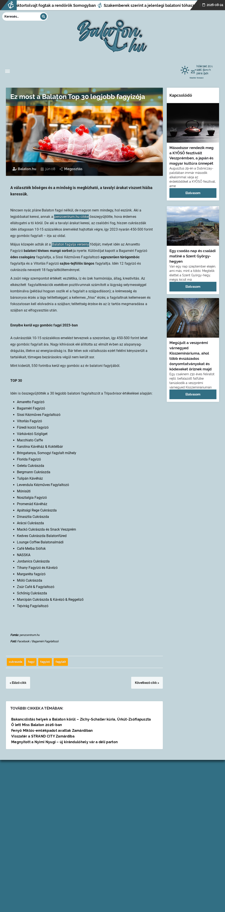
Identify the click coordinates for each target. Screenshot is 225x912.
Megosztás (73, 169)
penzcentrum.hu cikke (71, 217)
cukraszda (15, 661)
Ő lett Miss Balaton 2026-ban (36, 725)
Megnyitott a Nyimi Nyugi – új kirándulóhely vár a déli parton (64, 742)
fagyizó (45, 661)
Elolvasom (192, 193)
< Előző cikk (18, 682)
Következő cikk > (147, 682)
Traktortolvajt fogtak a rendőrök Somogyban (45, 5)
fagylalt (61, 661)
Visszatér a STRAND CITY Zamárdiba (42, 736)
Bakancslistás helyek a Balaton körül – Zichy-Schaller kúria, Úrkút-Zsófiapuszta (81, 719)
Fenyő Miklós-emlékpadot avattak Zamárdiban (52, 730)
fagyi (31, 661)
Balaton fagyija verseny (70, 244)
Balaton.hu (26, 169)
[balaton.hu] (112, 34)
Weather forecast (196, 77)
